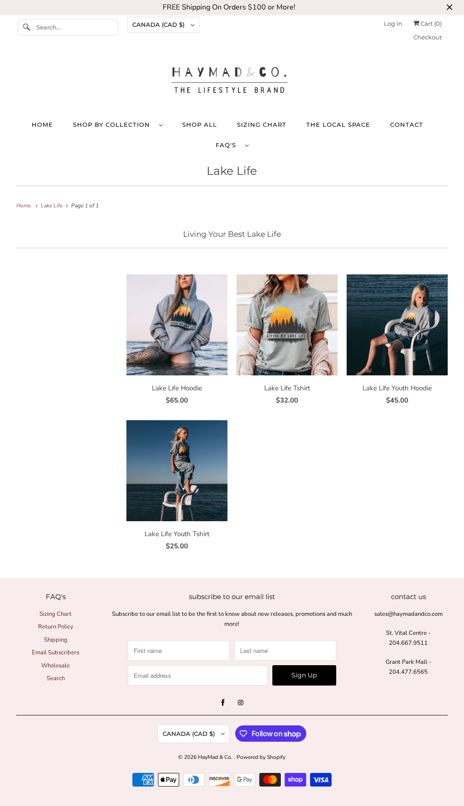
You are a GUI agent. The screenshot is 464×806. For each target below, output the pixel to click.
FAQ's (228, 145)
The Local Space (338, 124)
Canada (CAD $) (159, 24)
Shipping (56, 640)
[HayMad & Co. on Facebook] (223, 703)
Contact (406, 124)
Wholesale (55, 666)
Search (56, 678)
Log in (393, 23)
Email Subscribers (55, 652)
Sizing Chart (261, 124)
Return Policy (55, 627)
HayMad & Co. (216, 757)
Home (42, 124)
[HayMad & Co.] (232, 82)
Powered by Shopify (261, 757)
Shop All (199, 124)
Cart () (430, 23)
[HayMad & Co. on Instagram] (240, 703)
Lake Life (232, 171)
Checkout (427, 37)
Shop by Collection (114, 124)
